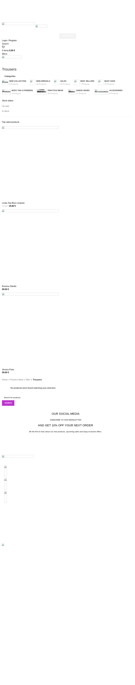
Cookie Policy (53, 526)
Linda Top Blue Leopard (13, 203)
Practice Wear (16, 380)
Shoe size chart (9, 521)
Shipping (96, 516)
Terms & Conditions (56, 521)
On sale (5, 106)
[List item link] (34, 484)
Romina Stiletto (9, 286)
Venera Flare (8, 369)
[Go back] (5, 63)
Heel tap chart (8, 531)
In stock (5, 111)
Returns (95, 521)
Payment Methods (55, 531)
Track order (97, 526)
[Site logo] (18, 26)
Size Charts (67, 20)
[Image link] (18, 460)
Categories (9, 76)
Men (28, 380)
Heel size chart (9, 526)
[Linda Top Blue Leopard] (30, 164)
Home (5, 380)
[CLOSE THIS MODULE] (104, 549)
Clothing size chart (10, 516)
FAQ (94, 531)
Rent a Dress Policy (56, 536)
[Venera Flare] (30, 330)
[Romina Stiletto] (30, 247)
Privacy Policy (53, 516)
